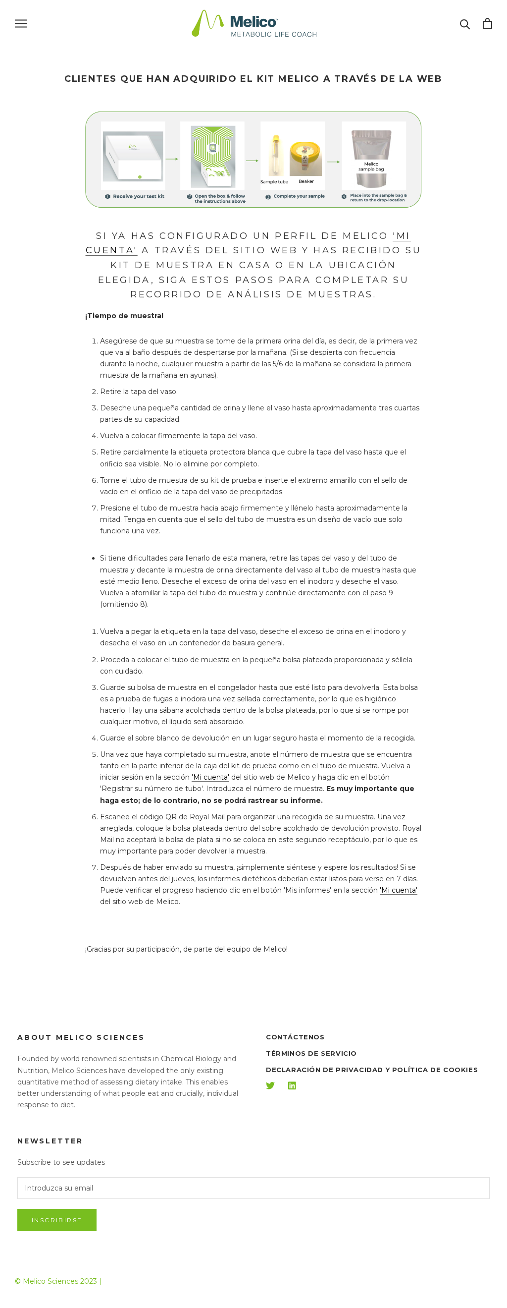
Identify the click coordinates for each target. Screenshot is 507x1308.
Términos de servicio (311, 1053)
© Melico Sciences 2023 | (58, 1281)
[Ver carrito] (487, 23)
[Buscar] (465, 23)
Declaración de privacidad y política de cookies (372, 1070)
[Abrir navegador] (21, 23)
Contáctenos (295, 1037)
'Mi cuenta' (210, 777)
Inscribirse (57, 1220)
